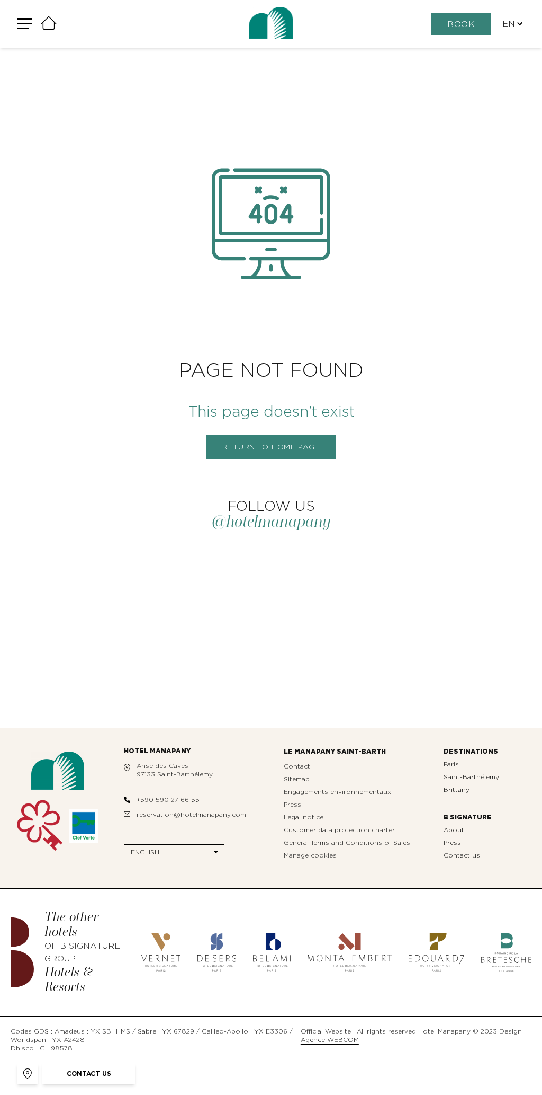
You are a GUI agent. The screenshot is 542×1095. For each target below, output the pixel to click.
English (145, 852)
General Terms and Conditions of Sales (347, 843)
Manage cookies (310, 855)
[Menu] (28, 24)
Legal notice (303, 817)
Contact (297, 766)
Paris (451, 764)
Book (461, 24)
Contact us (462, 855)
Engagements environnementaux (337, 792)
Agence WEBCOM (330, 1040)
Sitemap (297, 779)
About (454, 830)
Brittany (456, 790)
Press (292, 804)
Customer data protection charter (339, 830)
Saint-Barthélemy (471, 777)
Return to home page (271, 447)
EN (508, 24)
